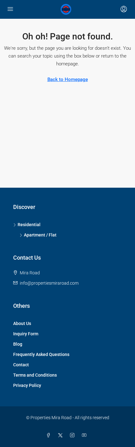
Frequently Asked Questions (41, 354)
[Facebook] (49, 435)
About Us (22, 323)
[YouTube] (85, 435)
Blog (17, 344)
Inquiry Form (25, 333)
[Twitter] (61, 435)
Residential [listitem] (29, 224)
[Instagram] (73, 435)
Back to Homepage (67, 79)
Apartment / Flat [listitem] (40, 234)
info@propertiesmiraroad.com (49, 283)
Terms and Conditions (35, 375)
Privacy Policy (27, 385)
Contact (21, 364)
